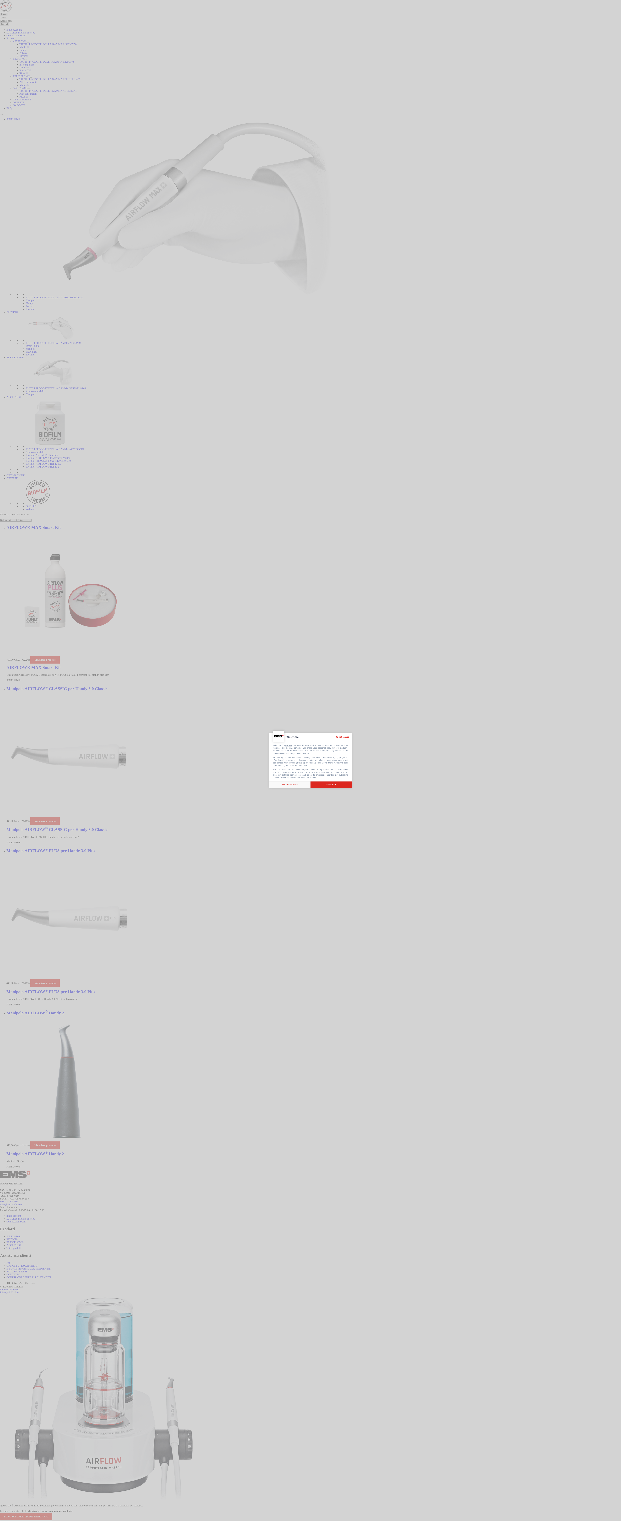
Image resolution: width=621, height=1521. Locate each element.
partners (288, 745)
